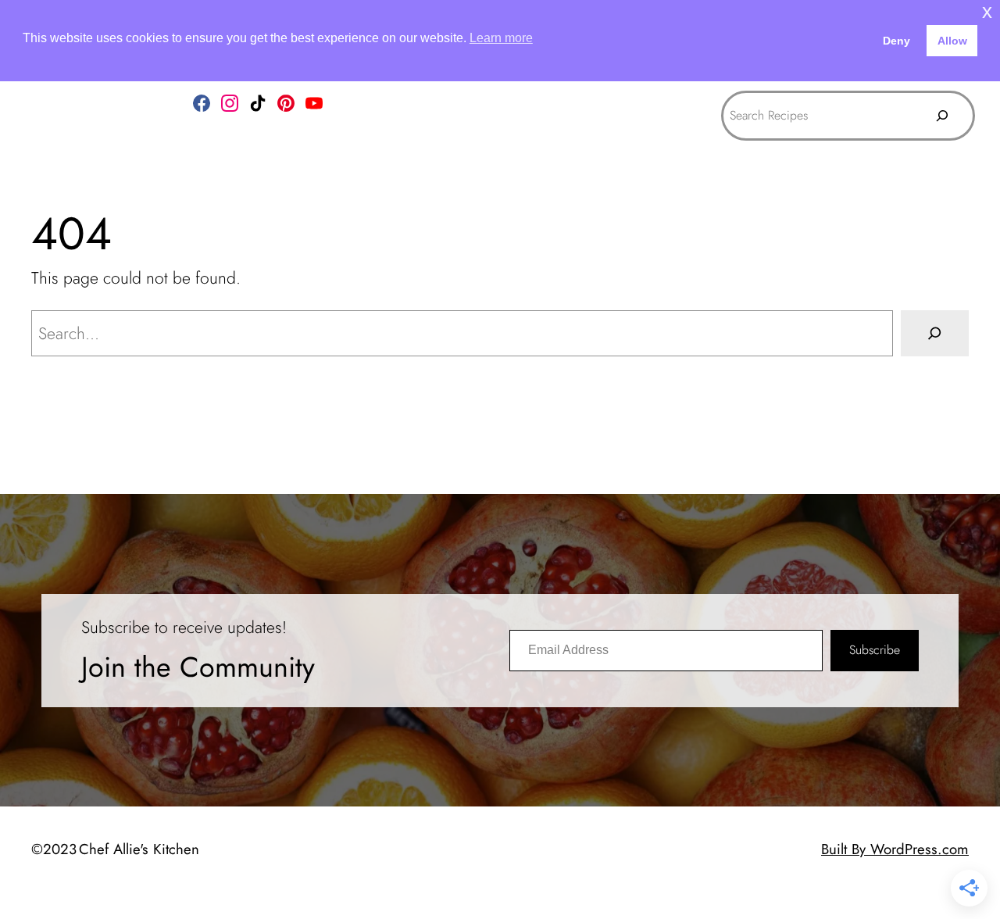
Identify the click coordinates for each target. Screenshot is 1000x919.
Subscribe (874, 650)
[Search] (942, 115)
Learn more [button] (501, 38)
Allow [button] (952, 40)
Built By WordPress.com (895, 849)
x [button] (987, 11)
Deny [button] (896, 40)
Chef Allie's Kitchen (139, 849)
